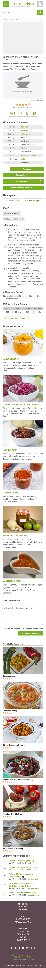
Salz (23, 159)
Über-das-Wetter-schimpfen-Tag (23, 893)
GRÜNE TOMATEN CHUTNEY (15, 535)
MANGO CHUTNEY (11, 359)
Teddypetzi (34, 879)
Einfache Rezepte (32, 200)
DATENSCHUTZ (23, 919)
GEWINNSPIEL (23, 934)
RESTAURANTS (23, 940)
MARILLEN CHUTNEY (12, 581)
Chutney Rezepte (12, 200)
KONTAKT (23, 907)
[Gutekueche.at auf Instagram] (23, 948)
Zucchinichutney (10, 676)
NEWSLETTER (23, 931)
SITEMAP (23, 909)
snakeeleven (35, 895)
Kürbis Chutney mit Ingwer (14, 745)
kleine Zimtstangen (29, 155)
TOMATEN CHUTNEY (12, 493)
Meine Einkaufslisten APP (22, 188)
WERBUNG (23, 929)
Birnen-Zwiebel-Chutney (13, 848)
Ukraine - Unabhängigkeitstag (21, 860)
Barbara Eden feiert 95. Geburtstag (23, 867)
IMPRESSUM (23, 904)
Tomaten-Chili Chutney (12, 814)
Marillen (24, 127)
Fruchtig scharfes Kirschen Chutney (18, 779)
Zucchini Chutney (10, 710)
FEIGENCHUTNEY (10, 450)
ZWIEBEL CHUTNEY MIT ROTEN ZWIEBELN (21, 404)
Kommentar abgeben (30, 633)
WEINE (23, 937)
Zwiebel (24, 130)
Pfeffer (24, 148)
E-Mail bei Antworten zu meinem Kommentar (23, 629)
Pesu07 (33, 863)
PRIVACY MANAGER (23, 922)
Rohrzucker (26, 134)
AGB (23, 916)
